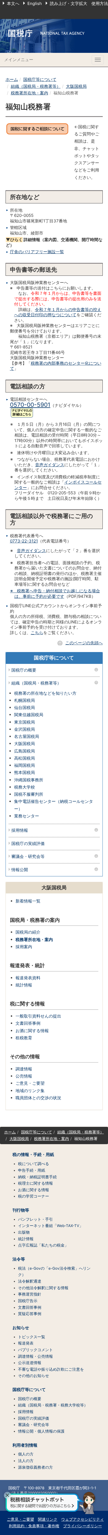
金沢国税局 (24, 729)
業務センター (26, 816)
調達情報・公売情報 (35, 1356)
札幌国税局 (24, 700)
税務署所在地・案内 (29, 93)
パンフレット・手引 (35, 1219)
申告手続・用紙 (31, 1170)
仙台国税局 (24, 707)
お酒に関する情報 (32, 1030)
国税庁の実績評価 (28, 843)
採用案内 (24, 946)
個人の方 (26, 1454)
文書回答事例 (28, 1023)
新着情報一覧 (28, 901)
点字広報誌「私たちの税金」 (43, 1245)
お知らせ (20, 1327)
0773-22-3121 (24, 541)
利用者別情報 (24, 1445)
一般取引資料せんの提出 (38, 1016)
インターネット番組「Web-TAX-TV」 (50, 1225)
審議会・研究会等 (28, 856)
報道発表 (26, 1343)
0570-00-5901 (30, 404)
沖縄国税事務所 (28, 780)
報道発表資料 (28, 977)
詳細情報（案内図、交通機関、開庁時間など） (54, 242)
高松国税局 (24, 758)
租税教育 (24, 1037)
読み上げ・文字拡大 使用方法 (79, 3)
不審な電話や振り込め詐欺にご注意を (51, 1369)
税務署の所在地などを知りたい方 (45, 693)
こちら (37, 632)
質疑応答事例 (29, 1314)
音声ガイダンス (49, 464)
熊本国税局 (24, 772)
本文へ (13, 3)
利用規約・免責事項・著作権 (34, 1526)
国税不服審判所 (28, 794)
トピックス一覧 (31, 1337)
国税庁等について (39, 79)
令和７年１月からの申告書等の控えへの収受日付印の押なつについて (57, 312)
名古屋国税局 (26, 736)
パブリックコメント (35, 1350)
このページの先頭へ (84, 642)
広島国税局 (24, 751)
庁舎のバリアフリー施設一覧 (37, 251)
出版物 (24, 1232)
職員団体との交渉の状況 (38, 1097)
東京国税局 (24, 722)
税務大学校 (24, 787)
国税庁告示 (27, 1301)
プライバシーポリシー (82, 1526)
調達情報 (24, 1068)
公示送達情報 (29, 1362)
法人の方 (26, 1460)
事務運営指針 (29, 1294)
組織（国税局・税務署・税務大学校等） (53, 1405)
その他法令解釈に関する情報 (43, 1288)
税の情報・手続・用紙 (33, 1154)
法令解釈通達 (29, 1281)
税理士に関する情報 (35, 1183)
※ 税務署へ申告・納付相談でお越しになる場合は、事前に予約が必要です (55, 593)
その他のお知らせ (33, 1375)
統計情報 (24, 985)
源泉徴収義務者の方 (35, 1467)
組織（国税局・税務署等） (36, 86)
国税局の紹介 (28, 932)
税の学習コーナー (33, 1196)
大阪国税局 (76, 86)
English (34, 3)
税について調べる (33, 1164)
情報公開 (19, 870)
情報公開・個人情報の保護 (41, 1431)
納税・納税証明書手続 (37, 1177)
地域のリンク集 (30, 1090)
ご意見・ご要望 (30, 1083)
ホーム (12, 79)
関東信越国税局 (28, 714)
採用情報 (19, 830)
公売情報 (24, 1076)
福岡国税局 (24, 765)
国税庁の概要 (23, 670)
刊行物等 (20, 1210)
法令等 (18, 1259)
